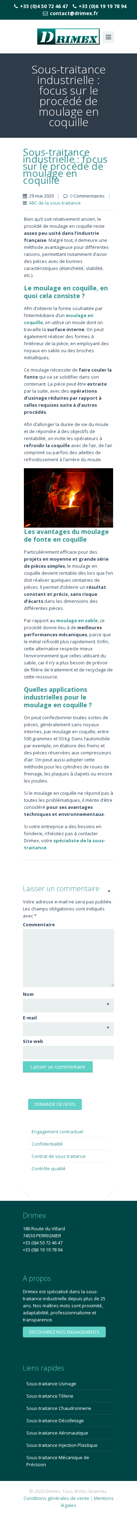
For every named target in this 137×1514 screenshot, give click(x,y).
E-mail (66, 1017)
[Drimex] (68, 36)
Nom (66, 994)
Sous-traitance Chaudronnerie (58, 1408)
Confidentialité (47, 1144)
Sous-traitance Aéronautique (57, 1433)
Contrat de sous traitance (59, 1156)
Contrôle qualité (49, 1168)
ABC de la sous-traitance (55, 203)
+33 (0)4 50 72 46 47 (44, 6)
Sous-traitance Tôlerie (49, 1396)
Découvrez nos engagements (64, 1332)
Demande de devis (55, 1104)
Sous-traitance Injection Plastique (62, 1445)
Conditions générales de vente (56, 1498)
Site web (33, 1041)
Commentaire (66, 924)
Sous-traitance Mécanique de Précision (57, 1461)
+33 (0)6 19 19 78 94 (102, 6)
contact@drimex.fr (74, 13)
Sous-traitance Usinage (51, 1383)
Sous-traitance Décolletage (55, 1420)
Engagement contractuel (57, 1131)
